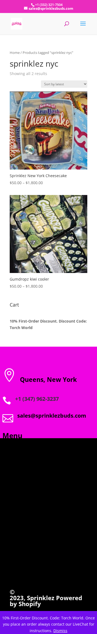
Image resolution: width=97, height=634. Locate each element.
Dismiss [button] (60, 630)
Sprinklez (39, 598)
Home (15, 52)
